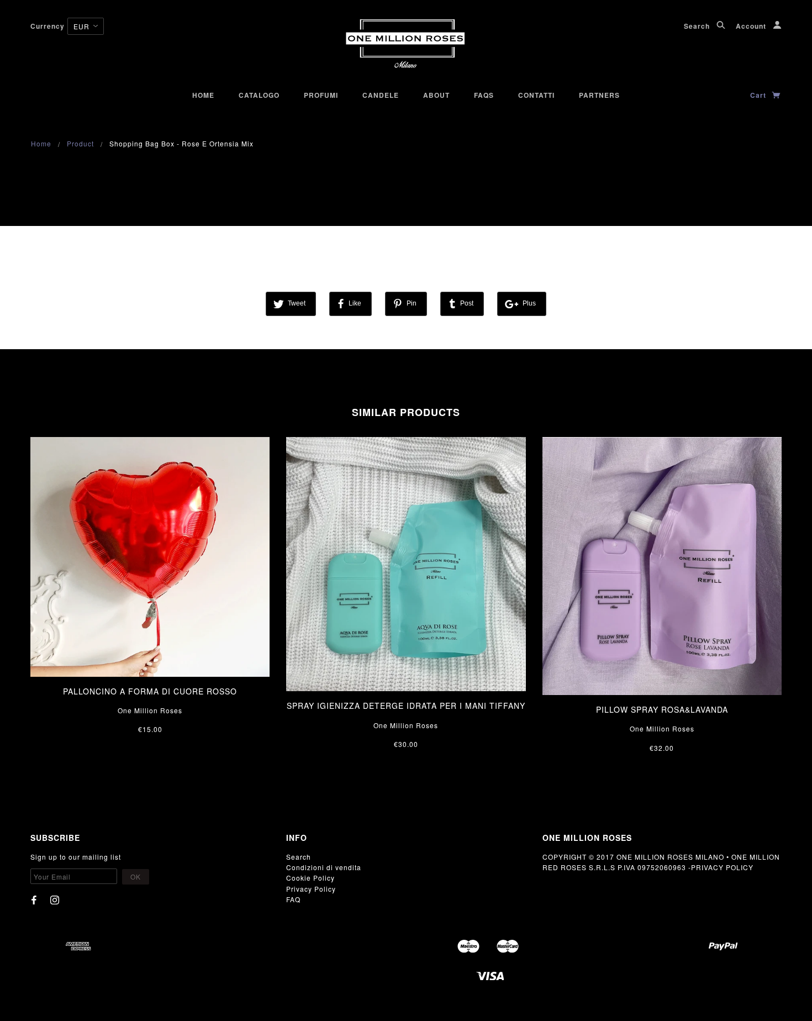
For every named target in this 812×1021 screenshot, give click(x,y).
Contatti (536, 95)
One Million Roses (150, 710)
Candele (380, 95)
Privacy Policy (311, 888)
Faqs (484, 95)
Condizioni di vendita (323, 867)
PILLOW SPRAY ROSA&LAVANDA (662, 709)
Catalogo (259, 95)
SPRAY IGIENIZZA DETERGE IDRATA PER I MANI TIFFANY (406, 705)
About (436, 95)
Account (752, 26)
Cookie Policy (310, 877)
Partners (599, 95)
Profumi (321, 95)
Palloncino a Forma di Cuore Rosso (150, 691)
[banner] (406, 44)
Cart (759, 95)
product (80, 143)
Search (698, 26)
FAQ (293, 899)
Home (203, 95)
